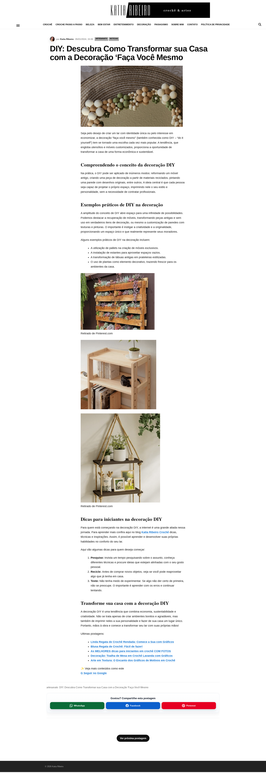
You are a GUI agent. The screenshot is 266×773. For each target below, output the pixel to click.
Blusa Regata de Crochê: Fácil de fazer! (117, 646)
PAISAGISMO (161, 24)
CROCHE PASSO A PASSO (69, 24)
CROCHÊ (47, 24)
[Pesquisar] (259, 24)
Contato (192, 24)
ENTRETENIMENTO (124, 24)
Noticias (114, 38)
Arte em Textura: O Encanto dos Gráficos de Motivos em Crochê (133, 660)
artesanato (52, 687)
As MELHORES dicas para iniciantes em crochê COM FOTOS (131, 651)
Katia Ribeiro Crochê (155, 532)
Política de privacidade (215, 24)
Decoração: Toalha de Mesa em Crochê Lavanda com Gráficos (132, 655)
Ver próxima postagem (133, 738)
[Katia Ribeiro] (133, 10)
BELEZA (90, 24)
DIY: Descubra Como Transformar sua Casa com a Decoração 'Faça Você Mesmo (103, 687)
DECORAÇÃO (144, 24)
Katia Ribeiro (67, 39)
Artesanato (101, 38)
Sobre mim (177, 24)
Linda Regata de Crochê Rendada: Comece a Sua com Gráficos (132, 641)
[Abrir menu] (18, 25)
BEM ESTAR (104, 24)
